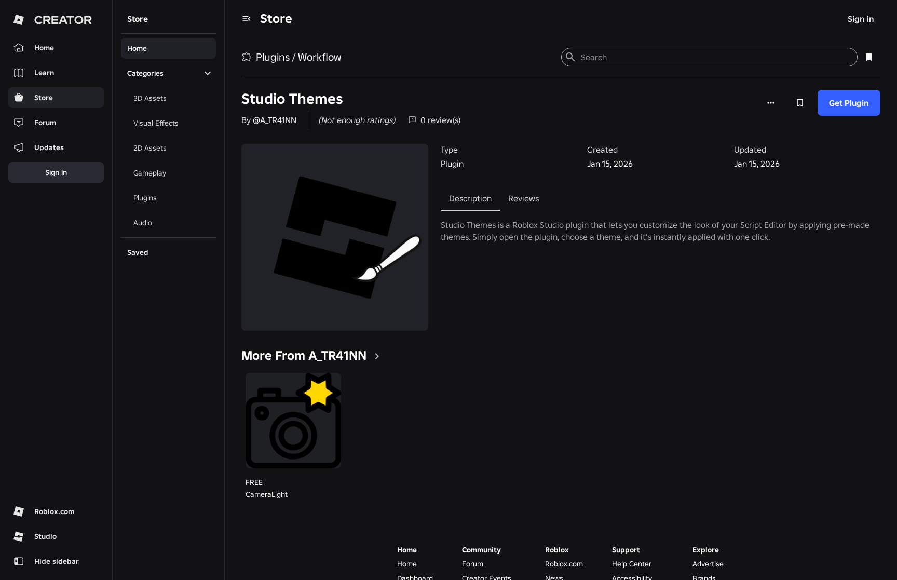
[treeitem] (168, 48)
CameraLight (267, 494)
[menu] (246, 18)
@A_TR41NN (274, 120)
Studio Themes (292, 99)
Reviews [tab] (523, 198)
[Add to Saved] (800, 102)
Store (276, 18)
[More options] (770, 102)
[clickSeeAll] (377, 356)
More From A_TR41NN (303, 355)
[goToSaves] (869, 57)
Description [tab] (470, 198)
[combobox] (715, 57)
